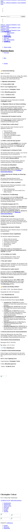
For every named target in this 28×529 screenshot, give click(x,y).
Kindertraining (7, 503)
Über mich (6, 507)
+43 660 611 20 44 (5, 500)
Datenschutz (7, 528)
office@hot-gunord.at (16, 500)
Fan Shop (6, 508)
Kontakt (6, 510)
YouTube (6, 511)
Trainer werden (7, 505)
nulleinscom (10, 522)
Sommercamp (7, 504)
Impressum (6, 527)
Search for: (3, 16)
